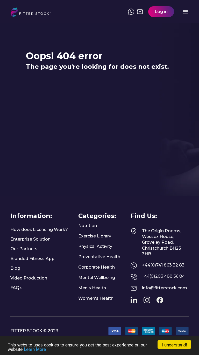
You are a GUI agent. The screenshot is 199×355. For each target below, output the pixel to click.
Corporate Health (96, 267)
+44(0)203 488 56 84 (163, 276)
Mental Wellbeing (96, 277)
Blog (15, 268)
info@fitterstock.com (164, 287)
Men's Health (92, 287)
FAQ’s (16, 287)
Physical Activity (95, 246)
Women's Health (95, 298)
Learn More (35, 349)
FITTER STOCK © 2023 (34, 330)
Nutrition (87, 225)
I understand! (174, 344)
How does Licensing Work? (39, 229)
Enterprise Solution (30, 239)
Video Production (28, 278)
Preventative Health (99, 256)
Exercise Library (94, 236)
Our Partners (23, 248)
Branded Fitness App (32, 258)
